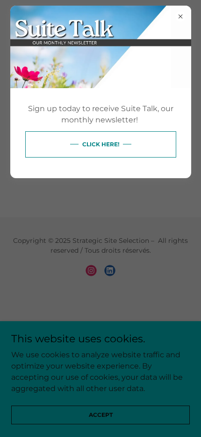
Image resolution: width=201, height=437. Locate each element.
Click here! (100, 144)
